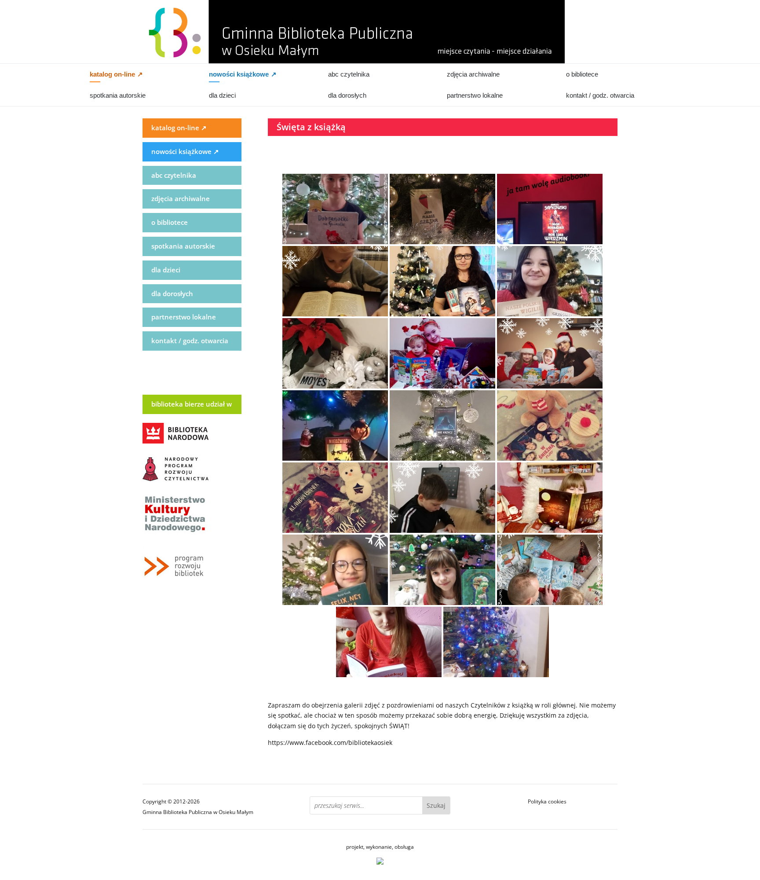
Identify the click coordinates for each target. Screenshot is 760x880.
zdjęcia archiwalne (473, 74)
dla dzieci (222, 95)
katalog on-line (116, 74)
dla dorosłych (347, 95)
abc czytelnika (348, 74)
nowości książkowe (243, 74)
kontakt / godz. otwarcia (600, 95)
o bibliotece (582, 74)
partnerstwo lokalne (475, 95)
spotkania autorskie (118, 95)
